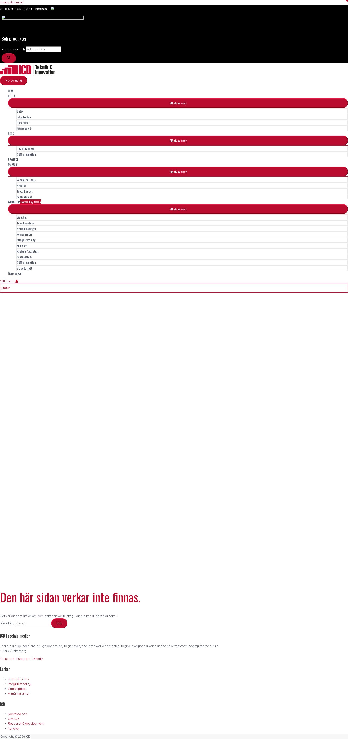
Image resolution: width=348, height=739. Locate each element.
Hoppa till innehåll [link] (12, 2)
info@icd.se (41, 8)
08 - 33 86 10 (6, 8)
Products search (13, 49)
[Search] (9, 58)
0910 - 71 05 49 (24, 8)
